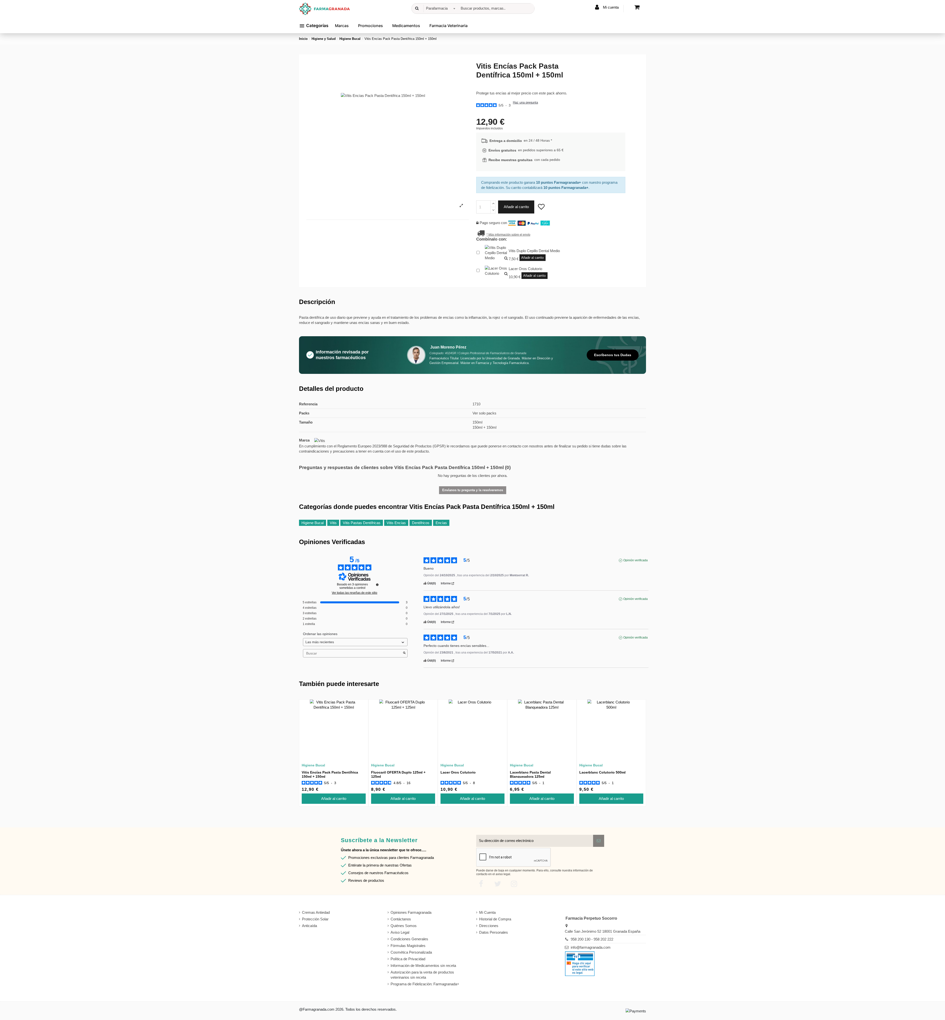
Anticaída (309, 926)
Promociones (370, 25)
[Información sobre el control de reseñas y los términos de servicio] (377, 585)
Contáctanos (401, 919)
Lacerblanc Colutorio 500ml (602, 772)
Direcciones (488, 926)
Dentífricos (420, 523)
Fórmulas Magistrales (408, 946)
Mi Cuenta (487, 912)
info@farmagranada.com (591, 947)
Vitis (333, 523)
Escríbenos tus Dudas (612, 355)
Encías (441, 523)
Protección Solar (315, 919)
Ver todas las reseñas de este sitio (354, 592)
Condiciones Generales (409, 939)
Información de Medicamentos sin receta (423, 965)
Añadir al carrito (516, 207)
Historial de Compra (495, 919)
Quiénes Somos (404, 926)
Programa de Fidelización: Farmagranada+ (425, 984)
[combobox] (440, 8)
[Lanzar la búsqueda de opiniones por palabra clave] (404, 653)
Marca (304, 440)
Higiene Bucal (312, 523)
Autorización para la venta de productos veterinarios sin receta (422, 974)
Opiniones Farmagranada (411, 912)
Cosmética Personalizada (411, 952)
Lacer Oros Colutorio (458, 772)
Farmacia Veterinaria (448, 25)
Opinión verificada (635, 560)
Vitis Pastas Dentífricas (361, 523)
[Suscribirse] (598, 841)
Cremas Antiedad (316, 912)
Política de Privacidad (408, 959)
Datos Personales (493, 932)
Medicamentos (406, 25)
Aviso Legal (400, 932)
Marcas (342, 25)
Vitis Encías (396, 523)
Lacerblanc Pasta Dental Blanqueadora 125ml (530, 774)
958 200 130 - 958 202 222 (592, 939)
